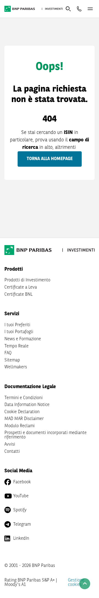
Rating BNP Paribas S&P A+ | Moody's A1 (30, 582)
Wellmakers (15, 367)
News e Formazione (22, 339)
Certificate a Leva (20, 287)
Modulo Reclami (19, 426)
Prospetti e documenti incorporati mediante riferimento (45, 435)
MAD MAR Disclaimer (24, 419)
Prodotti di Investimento (27, 280)
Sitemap (12, 360)
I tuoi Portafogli (18, 332)
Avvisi (9, 444)
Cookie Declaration (22, 412)
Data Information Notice (27, 405)
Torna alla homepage (50, 159)
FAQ (8, 353)
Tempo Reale (16, 346)
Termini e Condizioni (23, 398)
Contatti (12, 451)
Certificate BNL (18, 294)
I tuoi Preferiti (17, 325)
